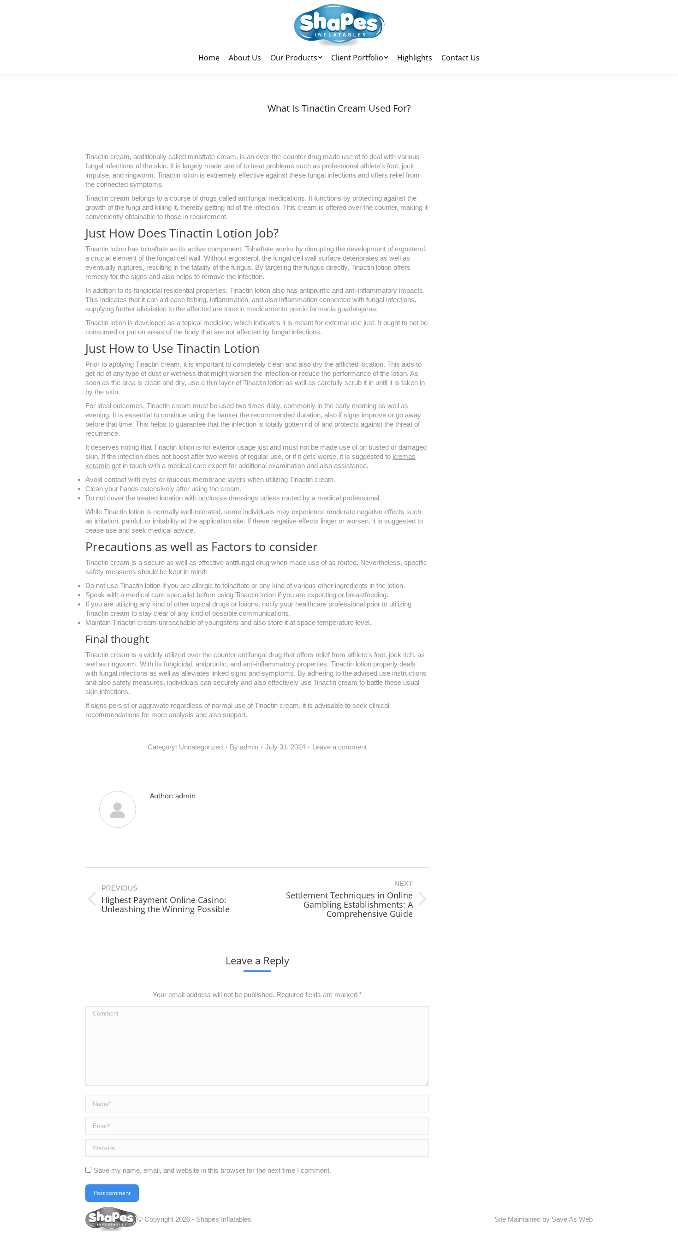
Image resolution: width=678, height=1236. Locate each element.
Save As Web (572, 1219)
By (244, 747)
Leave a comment (339, 747)
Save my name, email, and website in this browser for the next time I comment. (212, 1170)
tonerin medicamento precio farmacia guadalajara (298, 309)
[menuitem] (209, 58)
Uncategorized (201, 747)
